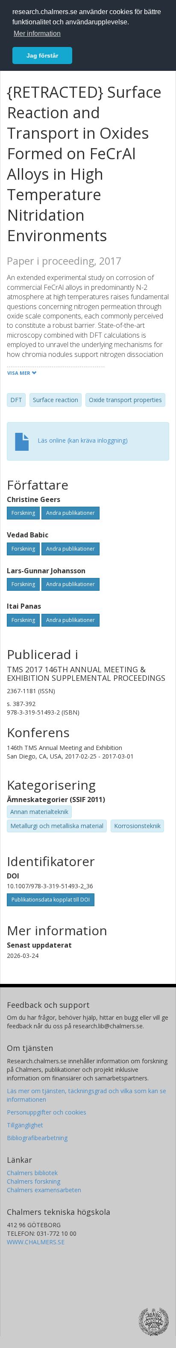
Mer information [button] (37, 33)
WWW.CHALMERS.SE (36, 1242)
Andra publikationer (70, 512)
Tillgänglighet (25, 1125)
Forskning (23, 512)
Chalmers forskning (33, 1181)
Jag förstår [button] (42, 55)
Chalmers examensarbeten (44, 1190)
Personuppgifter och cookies (46, 1112)
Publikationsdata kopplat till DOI (51, 899)
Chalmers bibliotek (32, 1173)
